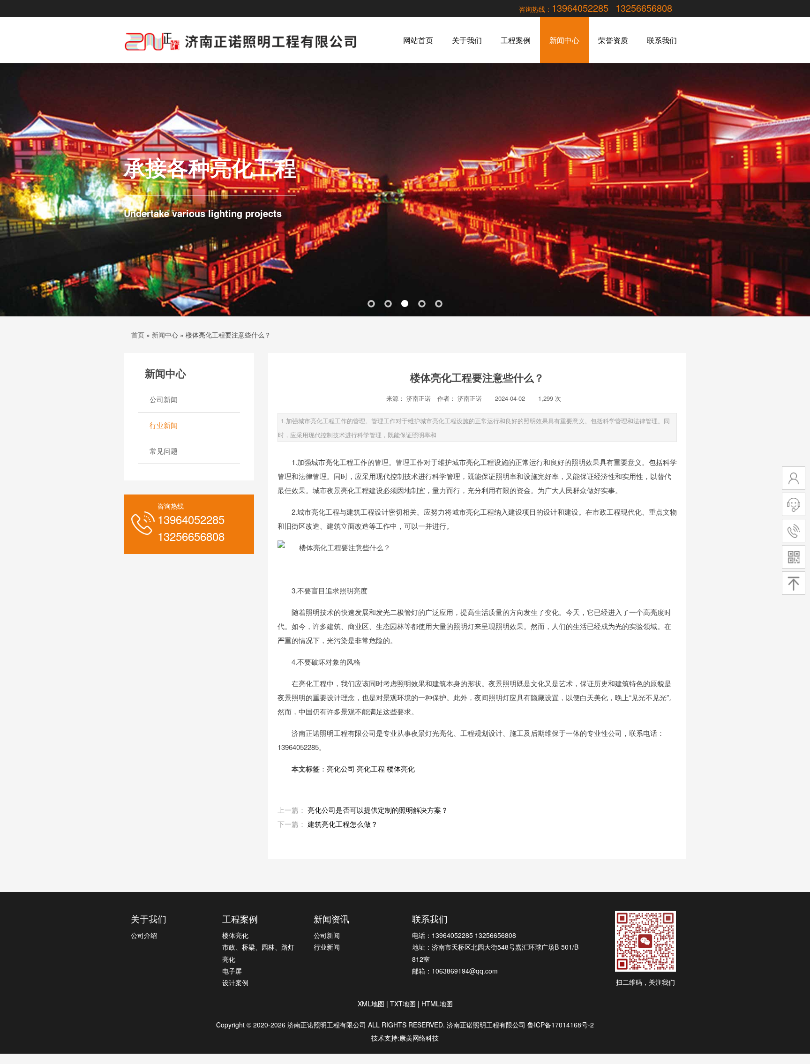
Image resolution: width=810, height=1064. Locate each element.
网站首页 (418, 40)
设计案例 (235, 982)
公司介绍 (144, 935)
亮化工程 (371, 768)
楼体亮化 (401, 768)
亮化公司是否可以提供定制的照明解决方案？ (378, 810)
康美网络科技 (419, 1037)
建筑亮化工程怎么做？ (343, 824)
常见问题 (164, 451)
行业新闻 (164, 425)
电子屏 (232, 970)
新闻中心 (564, 40)
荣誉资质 (613, 40)
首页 (137, 334)
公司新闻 (164, 399)
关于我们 (467, 40)
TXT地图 (403, 1003)
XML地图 (371, 1003)
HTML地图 (437, 1003)
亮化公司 (341, 768)
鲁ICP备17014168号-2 (560, 1024)
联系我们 (662, 40)
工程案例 (516, 40)
